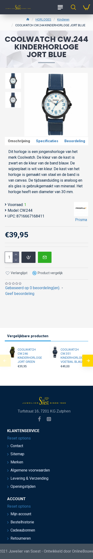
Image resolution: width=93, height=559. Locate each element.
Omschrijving (19, 141)
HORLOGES (43, 19)
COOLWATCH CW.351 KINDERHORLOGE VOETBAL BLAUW (73, 356)
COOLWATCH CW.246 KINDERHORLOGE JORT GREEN (30, 356)
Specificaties (47, 141)
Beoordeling (74, 141)
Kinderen (63, 19)
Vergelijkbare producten (27, 336)
